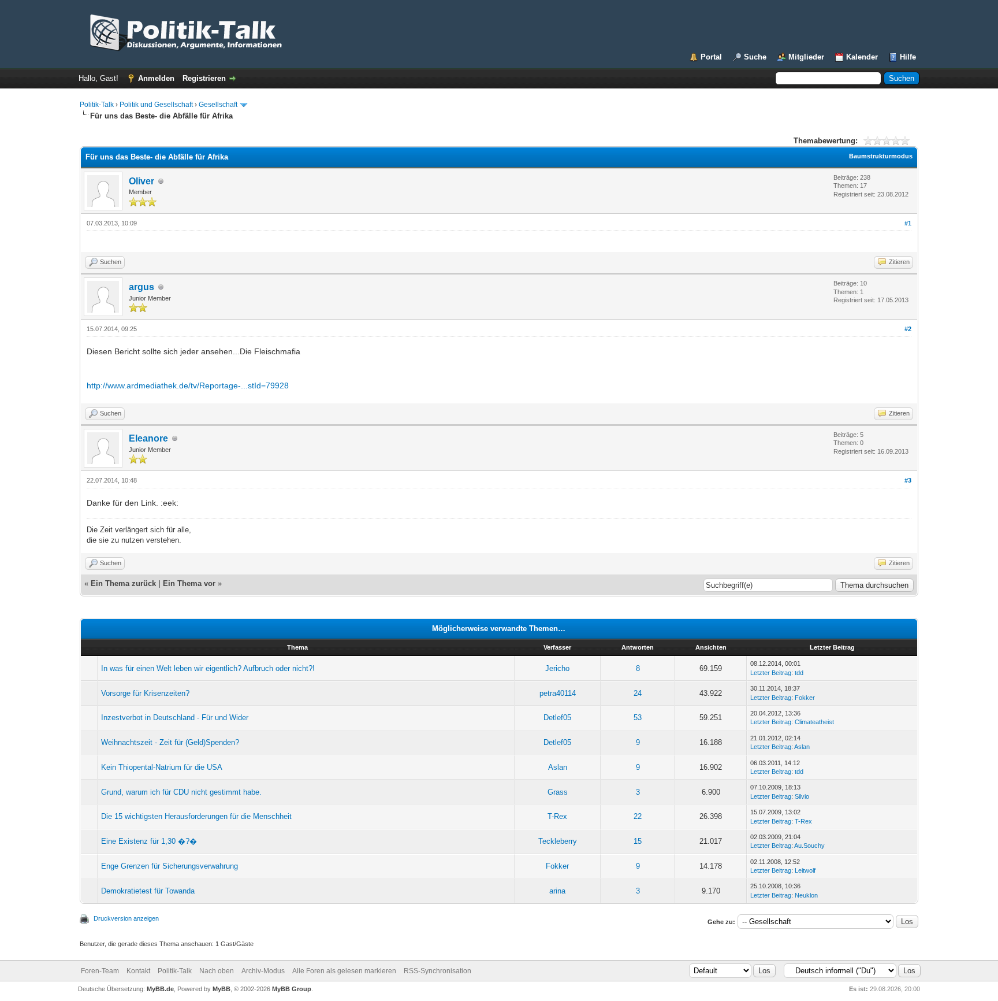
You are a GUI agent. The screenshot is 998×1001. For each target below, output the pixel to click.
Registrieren (204, 78)
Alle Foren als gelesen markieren (344, 971)
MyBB (221, 988)
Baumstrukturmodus (881, 156)
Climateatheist (814, 721)
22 (638, 816)
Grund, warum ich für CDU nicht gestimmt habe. (181, 792)
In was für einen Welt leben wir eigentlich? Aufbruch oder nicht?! (208, 668)
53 (638, 717)
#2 (907, 328)
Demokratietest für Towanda (148, 891)
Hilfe (908, 57)
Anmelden (156, 78)
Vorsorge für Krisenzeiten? (145, 693)
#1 (907, 223)
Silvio (802, 796)
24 (638, 693)
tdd (799, 672)
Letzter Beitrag (770, 672)
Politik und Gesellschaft (156, 105)
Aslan (802, 746)
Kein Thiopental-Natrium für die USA (161, 767)
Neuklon (806, 895)
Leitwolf (805, 870)
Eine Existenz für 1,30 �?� (149, 841)
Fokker (805, 697)
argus (141, 287)
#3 (907, 480)
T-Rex (557, 816)
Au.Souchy (809, 845)
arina (557, 891)
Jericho (557, 668)
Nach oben (216, 971)
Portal (711, 57)
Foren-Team (100, 971)
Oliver (141, 181)
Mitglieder (806, 57)
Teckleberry (557, 841)
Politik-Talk (97, 105)
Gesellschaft (218, 105)
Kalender (862, 57)
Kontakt (138, 971)
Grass (558, 792)
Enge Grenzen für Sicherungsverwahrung (169, 866)
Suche (755, 57)
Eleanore (148, 438)
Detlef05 (557, 717)
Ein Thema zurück (123, 583)
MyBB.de (160, 988)
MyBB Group (291, 988)
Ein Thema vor (189, 583)
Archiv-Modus (263, 971)
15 (638, 841)
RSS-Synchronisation (437, 971)
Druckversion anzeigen (126, 918)
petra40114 (557, 693)
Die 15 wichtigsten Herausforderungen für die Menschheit (196, 816)
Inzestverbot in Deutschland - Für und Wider (174, 717)
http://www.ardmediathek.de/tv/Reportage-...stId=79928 (188, 385)
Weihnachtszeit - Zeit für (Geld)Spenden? (170, 742)
